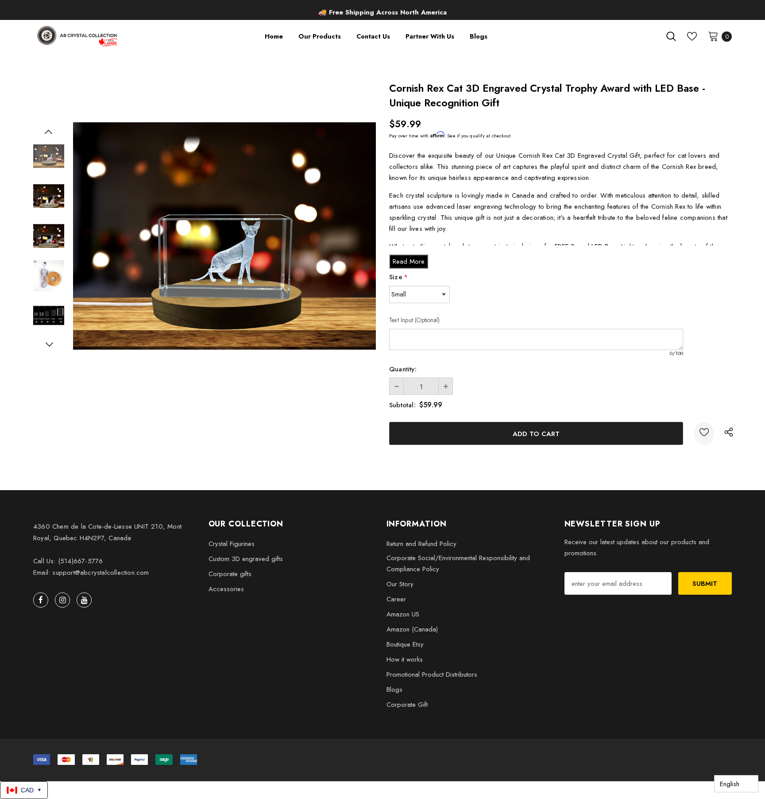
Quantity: (403, 369)
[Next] (49, 344)
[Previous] (49, 132)
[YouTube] (84, 600)
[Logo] (78, 36)
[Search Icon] (671, 36)
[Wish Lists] (704, 433)
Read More (409, 261)
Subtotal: (402, 405)
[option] (383, 11)
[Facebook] (40, 600)
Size (398, 277)
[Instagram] (62, 600)
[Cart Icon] (713, 36)
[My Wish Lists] (692, 36)
